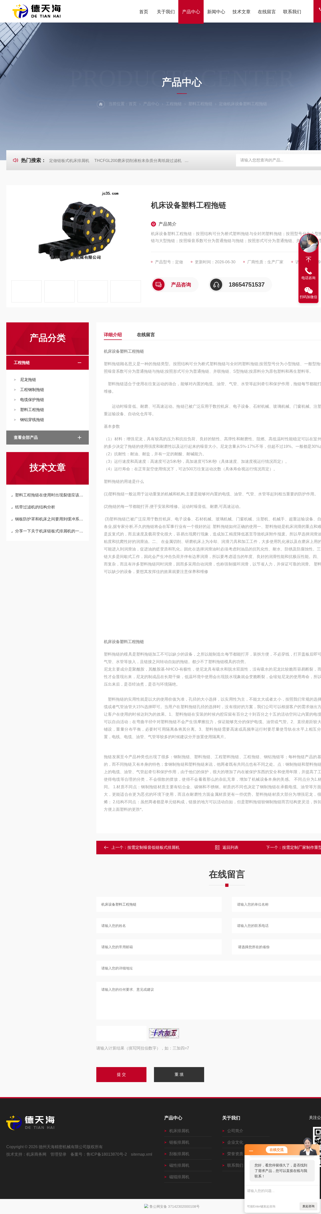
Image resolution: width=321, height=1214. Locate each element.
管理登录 (58, 1154)
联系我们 (292, 11)
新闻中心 (216, 11)
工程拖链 (174, 104)
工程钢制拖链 (32, 389)
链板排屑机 (179, 1142)
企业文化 (235, 1142)
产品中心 (191, 11)
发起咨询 (308, 1206)
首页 (143, 11)
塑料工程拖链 (200, 104)
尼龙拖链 (28, 379)
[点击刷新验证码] (164, 1033)
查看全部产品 (26, 437)
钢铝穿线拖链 (32, 420)
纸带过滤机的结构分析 (35, 507)
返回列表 (230, 847)
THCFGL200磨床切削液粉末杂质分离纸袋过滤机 (138, 160)
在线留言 (267, 11)
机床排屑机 (179, 1131)
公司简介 (235, 1131)
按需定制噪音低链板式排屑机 (153, 847)
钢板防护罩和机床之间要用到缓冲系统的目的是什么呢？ (50, 519)
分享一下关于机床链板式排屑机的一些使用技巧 (50, 531)
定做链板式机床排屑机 (69, 160)
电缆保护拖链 (32, 399)
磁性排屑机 (179, 1165)
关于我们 (166, 11)
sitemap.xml (141, 1154)
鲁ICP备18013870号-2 (107, 1154)
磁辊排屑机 (179, 1177)
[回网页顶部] (308, 260)
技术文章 (241, 11)
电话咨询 (308, 278)
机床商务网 (36, 1154)
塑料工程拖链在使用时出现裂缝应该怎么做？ (50, 495)
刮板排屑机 (179, 1154)
